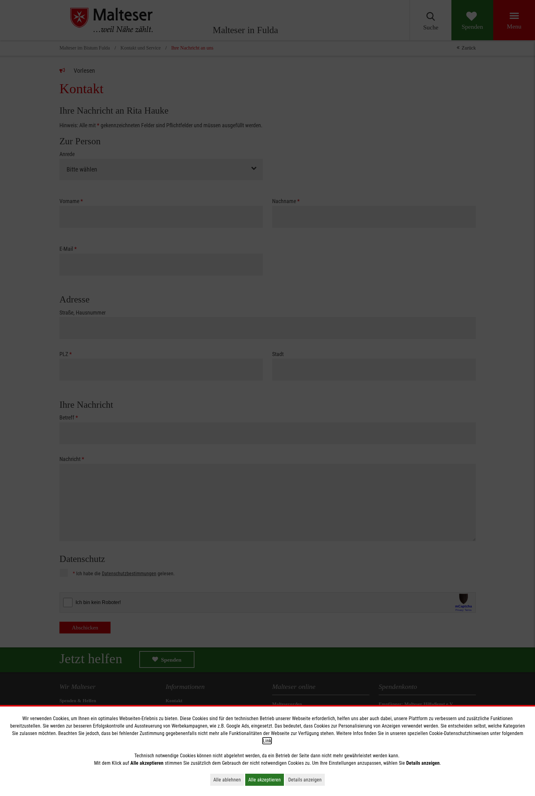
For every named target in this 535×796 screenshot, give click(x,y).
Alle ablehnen (228, 779)
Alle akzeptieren (266, 779)
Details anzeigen (306, 779)
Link (267, 741)
